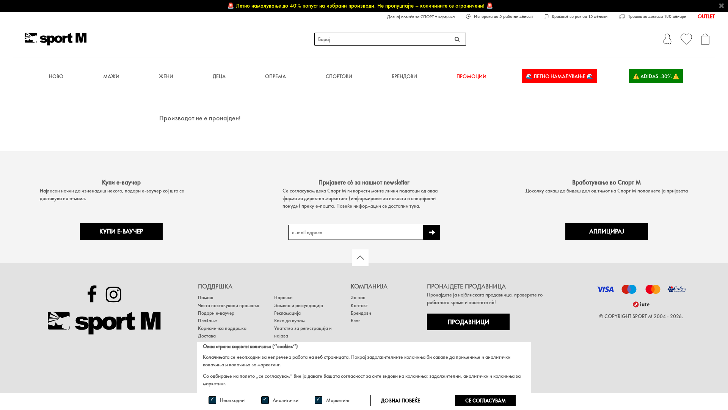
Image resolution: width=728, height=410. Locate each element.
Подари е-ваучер (216, 313)
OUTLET (706, 16)
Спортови (339, 76)
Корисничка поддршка (222, 328)
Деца (219, 76)
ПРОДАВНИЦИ (468, 322)
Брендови (404, 76)
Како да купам (289, 320)
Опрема (275, 76)
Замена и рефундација (298, 305)
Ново (56, 76)
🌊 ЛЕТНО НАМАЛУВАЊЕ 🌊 (559, 76)
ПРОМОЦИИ (471, 76)
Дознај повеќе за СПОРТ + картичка (421, 17)
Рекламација (287, 313)
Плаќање (207, 320)
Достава (207, 336)
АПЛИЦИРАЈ (606, 231)
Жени (166, 76)
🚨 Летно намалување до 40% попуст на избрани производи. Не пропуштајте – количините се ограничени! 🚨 (360, 5)
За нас (358, 297)
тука (414, 205)
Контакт (359, 305)
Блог (355, 320)
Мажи (111, 76)
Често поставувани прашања (228, 305)
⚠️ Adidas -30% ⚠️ (656, 76)
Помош (205, 297)
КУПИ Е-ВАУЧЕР (121, 231)
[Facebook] (92, 295)
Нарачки (283, 297)
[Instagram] (113, 295)
